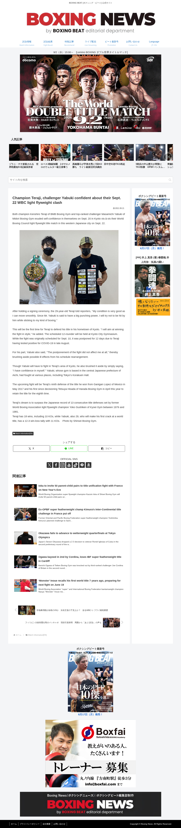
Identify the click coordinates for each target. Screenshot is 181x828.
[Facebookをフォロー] (56, 465)
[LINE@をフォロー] (82, 465)
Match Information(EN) (24, 433)
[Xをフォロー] (49, 465)
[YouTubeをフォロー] (69, 465)
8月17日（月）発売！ (152, 248)
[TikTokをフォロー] (75, 465)
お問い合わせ (59, 824)
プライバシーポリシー (30, 824)
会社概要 (46, 824)
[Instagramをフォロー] (62, 465)
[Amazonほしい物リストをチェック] (88, 465)
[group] (23, 157)
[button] (167, 156)
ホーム (14, 824)
